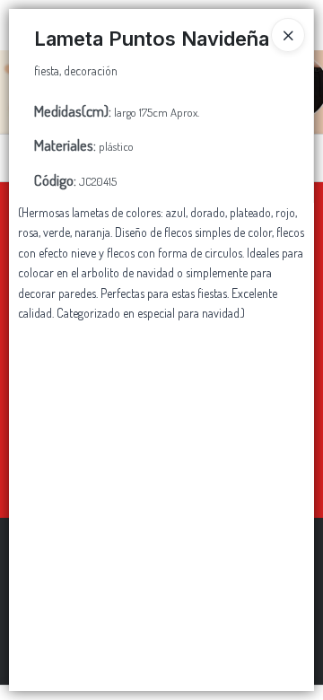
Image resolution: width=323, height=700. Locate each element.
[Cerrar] (288, 35)
